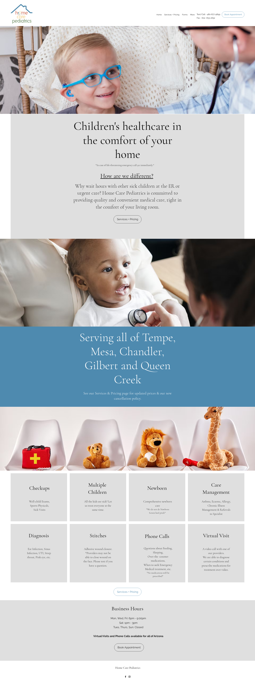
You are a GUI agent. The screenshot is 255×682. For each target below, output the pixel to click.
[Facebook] (125, 676)
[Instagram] (129, 676)
